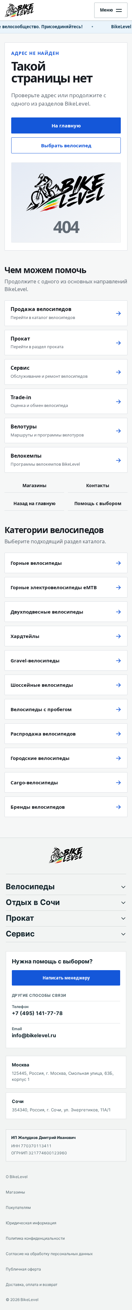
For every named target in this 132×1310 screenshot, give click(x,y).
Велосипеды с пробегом (41, 709)
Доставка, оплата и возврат (31, 1284)
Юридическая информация (31, 1222)
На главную (66, 125)
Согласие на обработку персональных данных (49, 1253)
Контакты (97, 485)
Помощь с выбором (97, 503)
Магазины (34, 485)
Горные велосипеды (36, 563)
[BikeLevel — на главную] (24, 10)
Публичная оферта (23, 1269)
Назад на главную (34, 503)
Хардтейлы (25, 636)
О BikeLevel (17, 1176)
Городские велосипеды (40, 758)
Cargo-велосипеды (34, 782)
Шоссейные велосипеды (42, 685)
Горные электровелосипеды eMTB (54, 587)
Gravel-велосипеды (35, 660)
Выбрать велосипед (66, 145)
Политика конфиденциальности (35, 1238)
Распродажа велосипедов (43, 733)
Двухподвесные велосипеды (47, 611)
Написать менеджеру (66, 978)
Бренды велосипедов (38, 807)
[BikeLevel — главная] (66, 855)
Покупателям (18, 1207)
